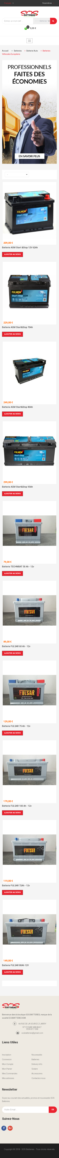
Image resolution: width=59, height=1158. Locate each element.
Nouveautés (37, 1054)
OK (52, 1109)
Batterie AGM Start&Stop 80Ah (17, 407)
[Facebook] (3, 1128)
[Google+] (10, 1128)
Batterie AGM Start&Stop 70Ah (17, 327)
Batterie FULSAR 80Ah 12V (15, 965)
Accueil (5, 50)
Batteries (35, 1059)
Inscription (6, 1054)
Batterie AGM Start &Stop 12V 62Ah (20, 247)
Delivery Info (37, 1064)
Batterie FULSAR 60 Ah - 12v (16, 646)
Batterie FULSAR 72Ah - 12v (16, 885)
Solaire (35, 1068)
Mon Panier (7, 1068)
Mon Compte (7, 1064)
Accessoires (37, 1073)
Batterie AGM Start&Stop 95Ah (17, 487)
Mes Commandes (9, 1073)
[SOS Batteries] (29, 14)
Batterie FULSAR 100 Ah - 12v (17, 806)
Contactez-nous (38, 1078)
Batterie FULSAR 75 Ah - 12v (16, 726)
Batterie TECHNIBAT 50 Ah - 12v (18, 567)
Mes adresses (8, 1078)
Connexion (7, 1059)
